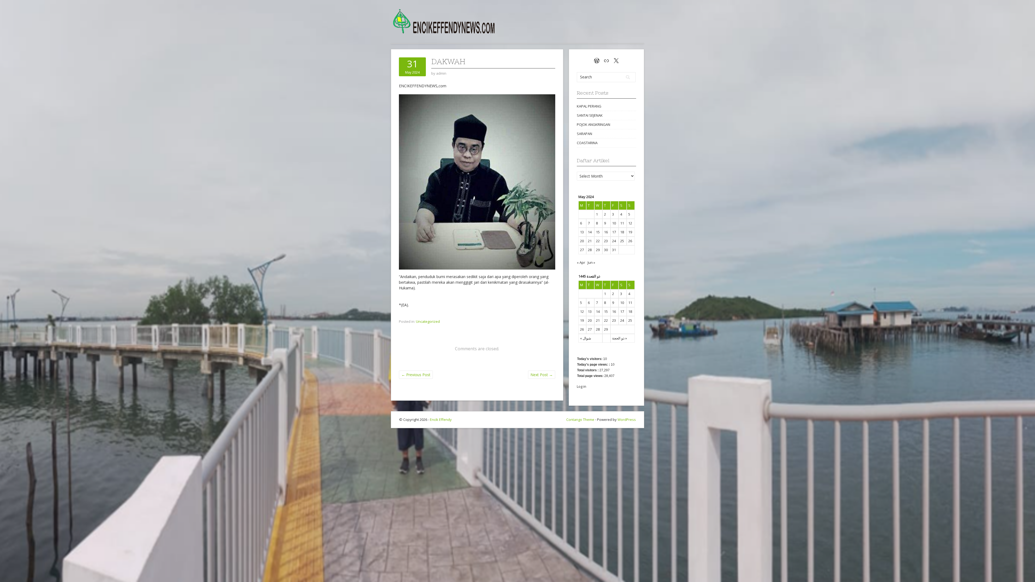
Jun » (591, 262)
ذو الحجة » (619, 338)
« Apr (581, 262)
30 (606, 249)
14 (590, 232)
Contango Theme (580, 419)
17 (614, 232)
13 (582, 232)
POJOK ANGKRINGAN (593, 124)
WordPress (626, 419)
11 (622, 223)
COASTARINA (587, 142)
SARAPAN (584, 133)
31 (614, 249)
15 (598, 232)
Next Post (541, 374)
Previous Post (415, 374)
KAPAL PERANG (589, 106)
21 (590, 240)
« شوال (585, 338)
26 (630, 240)
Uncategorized (428, 321)
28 (590, 249)
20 (582, 240)
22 (598, 240)
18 (622, 232)
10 (614, 223)
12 (630, 223)
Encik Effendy (441, 419)
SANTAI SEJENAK (590, 115)
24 (614, 240)
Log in (581, 386)
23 (606, 240)
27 (582, 249)
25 (622, 240)
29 (598, 249)
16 (606, 232)
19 (630, 232)
